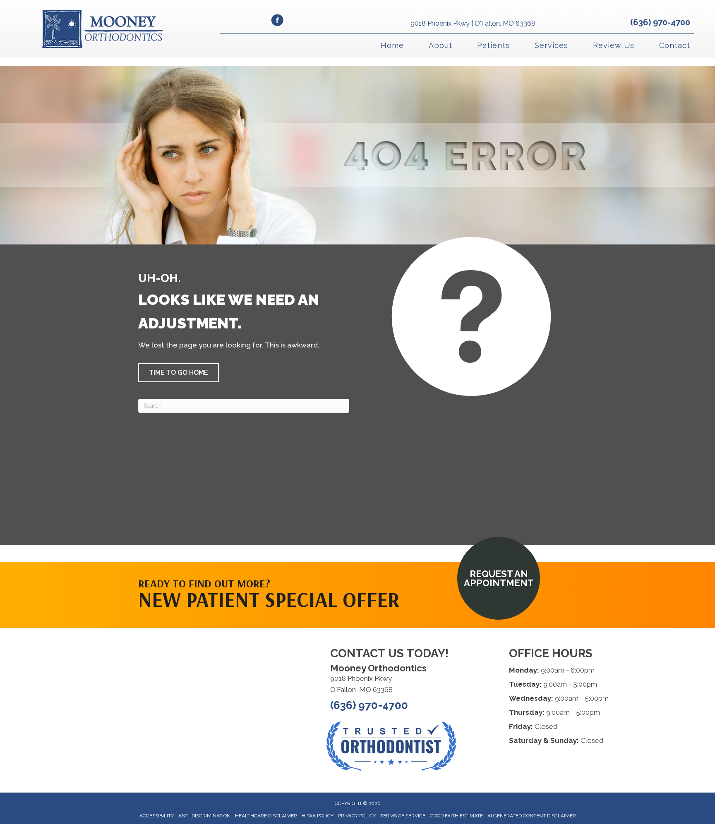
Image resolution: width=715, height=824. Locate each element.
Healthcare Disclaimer (266, 816)
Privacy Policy (357, 816)
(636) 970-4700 (660, 22)
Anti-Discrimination (204, 816)
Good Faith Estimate (456, 816)
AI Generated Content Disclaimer (531, 816)
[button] (178, 372)
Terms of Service (402, 816)
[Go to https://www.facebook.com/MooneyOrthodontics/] (277, 21)
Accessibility (156, 816)
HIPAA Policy (318, 816)
